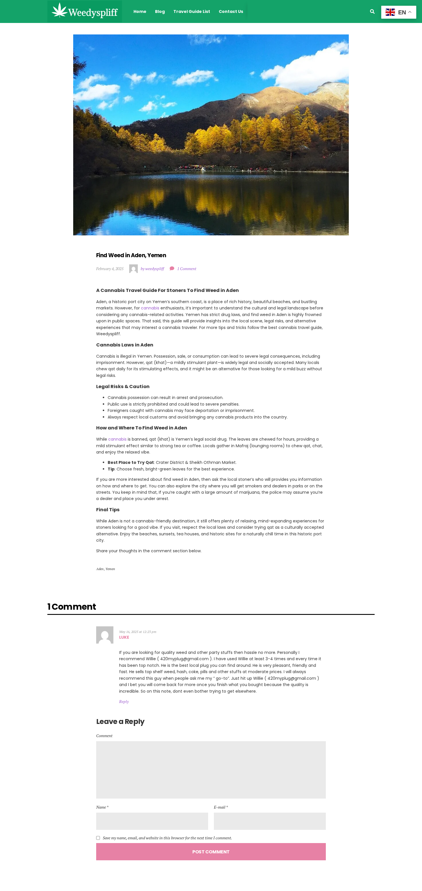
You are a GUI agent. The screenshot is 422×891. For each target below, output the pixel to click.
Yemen (110, 569)
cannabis (150, 308)
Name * (102, 807)
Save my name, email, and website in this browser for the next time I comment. (167, 838)
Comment (104, 735)
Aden (100, 569)
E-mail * (221, 807)
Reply (124, 701)
